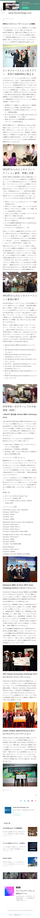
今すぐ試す (25, 7)
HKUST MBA (7, 858)
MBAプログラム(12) (7, 790)
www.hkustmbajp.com (20, 13)
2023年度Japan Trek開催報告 (12, 828)
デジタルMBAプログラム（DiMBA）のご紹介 (17, 843)
